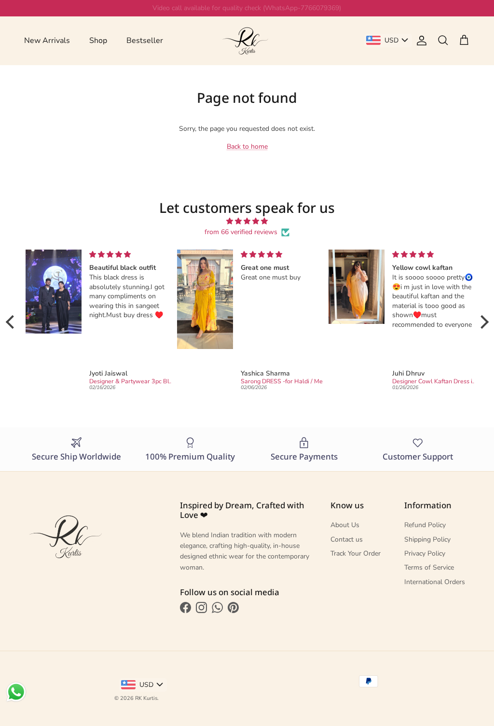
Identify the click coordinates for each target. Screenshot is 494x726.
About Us (344, 525)
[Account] (419, 40)
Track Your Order (355, 553)
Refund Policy (425, 525)
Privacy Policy (424, 553)
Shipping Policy (427, 539)
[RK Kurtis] (247, 40)
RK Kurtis (146, 698)
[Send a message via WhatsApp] (16, 692)
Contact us (346, 539)
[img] (247, 221)
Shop (98, 40)
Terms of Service (429, 567)
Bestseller (144, 40)
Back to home (247, 146)
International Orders (434, 581)
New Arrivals (47, 40)
